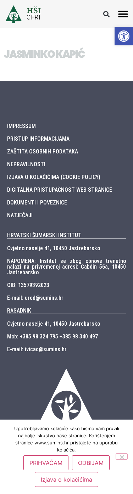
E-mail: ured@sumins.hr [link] (35, 297)
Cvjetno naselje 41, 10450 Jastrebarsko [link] (53, 248)
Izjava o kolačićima (66, 479)
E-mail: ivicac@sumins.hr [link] (37, 349)
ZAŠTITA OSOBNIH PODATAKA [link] (42, 151)
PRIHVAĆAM (45, 462)
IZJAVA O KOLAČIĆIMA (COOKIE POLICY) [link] (53, 177)
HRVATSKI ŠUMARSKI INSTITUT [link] (44, 235)
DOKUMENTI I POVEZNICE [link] (37, 202)
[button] (106, 14)
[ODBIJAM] (122, 456)
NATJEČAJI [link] (20, 215)
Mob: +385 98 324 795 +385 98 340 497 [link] (52, 336)
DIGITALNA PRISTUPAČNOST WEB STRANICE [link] (59, 189)
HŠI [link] (34, 10)
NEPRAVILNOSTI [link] (26, 164)
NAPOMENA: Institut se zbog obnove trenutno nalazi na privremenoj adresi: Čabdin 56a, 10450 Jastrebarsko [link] (66, 267)
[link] (124, 36)
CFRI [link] (33, 17)
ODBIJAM (91, 462)
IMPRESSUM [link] (21, 126)
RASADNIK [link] (19, 310)
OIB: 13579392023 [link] (28, 285)
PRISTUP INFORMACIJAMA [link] (38, 138)
